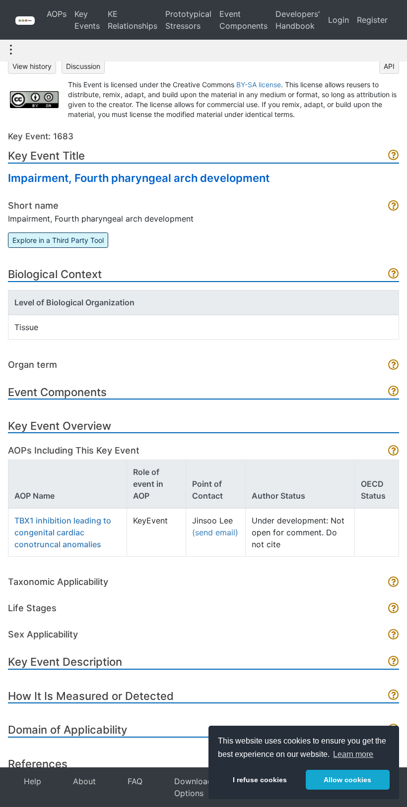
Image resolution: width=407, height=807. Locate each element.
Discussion (83, 66)
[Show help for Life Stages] (393, 609)
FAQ (135, 781)
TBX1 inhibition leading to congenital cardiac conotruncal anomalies (62, 532)
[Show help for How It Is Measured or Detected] (393, 696)
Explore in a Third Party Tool (58, 240)
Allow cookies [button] (347, 780)
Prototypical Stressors (188, 20)
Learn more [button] (353, 754)
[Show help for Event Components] (393, 392)
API (389, 66)
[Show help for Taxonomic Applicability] (393, 582)
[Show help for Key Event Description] (393, 662)
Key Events (87, 20)
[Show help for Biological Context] (393, 274)
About (84, 781)
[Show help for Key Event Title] (393, 156)
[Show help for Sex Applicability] (393, 635)
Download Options (193, 787)
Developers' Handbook (297, 20)
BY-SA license (258, 84)
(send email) (215, 532)
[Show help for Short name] (393, 206)
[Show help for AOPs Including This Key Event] (393, 451)
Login (338, 20)
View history (32, 66)
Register (372, 20)
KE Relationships (132, 20)
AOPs (57, 14)
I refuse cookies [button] (260, 780)
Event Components (243, 20)
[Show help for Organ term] (393, 365)
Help (32, 781)
